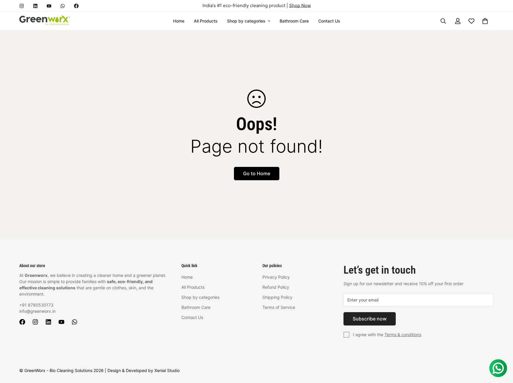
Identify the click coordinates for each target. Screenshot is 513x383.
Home (178, 20)
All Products (206, 20)
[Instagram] (21, 6)
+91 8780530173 (36, 304)
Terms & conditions (402, 334)
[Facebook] (76, 6)
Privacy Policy (276, 277)
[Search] (443, 21)
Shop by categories (246, 20)
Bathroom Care (294, 20)
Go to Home (256, 173)
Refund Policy (275, 287)
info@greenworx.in (37, 311)
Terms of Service (278, 307)
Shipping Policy (277, 297)
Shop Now (300, 5)
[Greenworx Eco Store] (44, 21)
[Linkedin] (35, 6)
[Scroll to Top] (501, 351)
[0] (485, 21)
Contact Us (329, 20)
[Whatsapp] (62, 6)
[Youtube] (49, 6)
